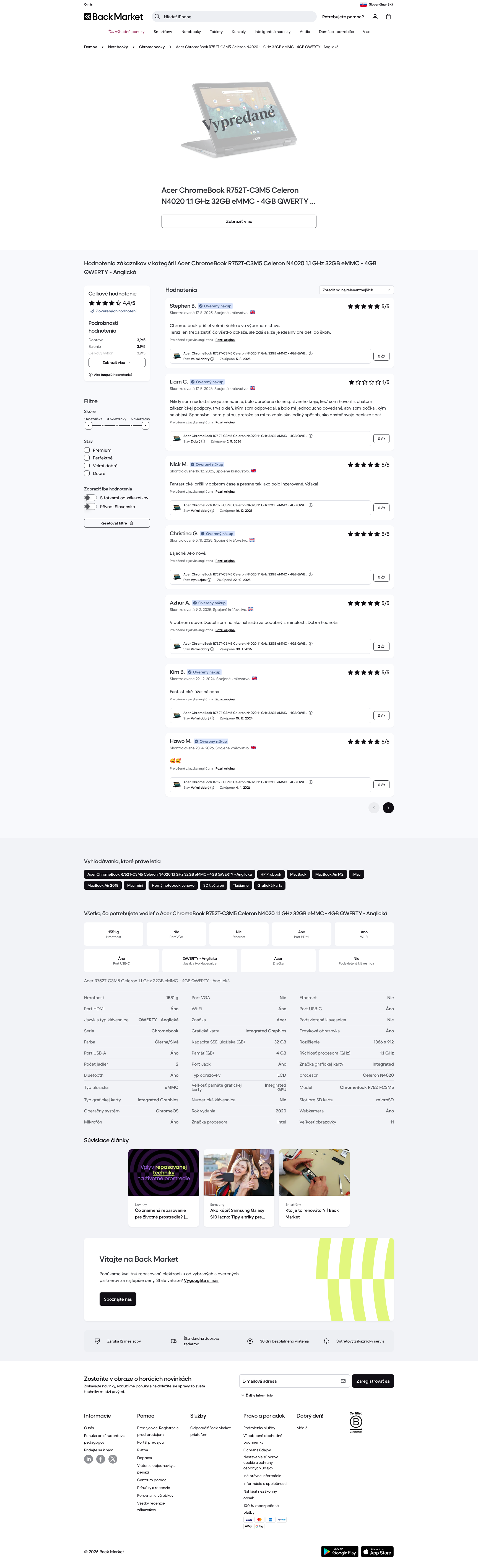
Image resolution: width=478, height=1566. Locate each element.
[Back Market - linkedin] (88, 1459)
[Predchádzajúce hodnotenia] (374, 807)
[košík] (388, 16)
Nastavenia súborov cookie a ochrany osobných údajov (260, 1462)
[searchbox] (239, 16)
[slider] (88, 426)
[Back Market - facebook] (100, 1459)
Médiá (302, 1427)
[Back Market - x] (112, 1459)
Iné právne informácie (262, 1475)
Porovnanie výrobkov (155, 1495)
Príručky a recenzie (153, 1487)
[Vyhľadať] (157, 16)
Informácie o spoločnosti (265, 1483)
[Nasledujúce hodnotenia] (388, 807)
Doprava (144, 1457)
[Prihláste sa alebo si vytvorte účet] (375, 16)
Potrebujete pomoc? (343, 16)
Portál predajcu (150, 1442)
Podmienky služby (259, 1427)
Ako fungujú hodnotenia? (113, 374)
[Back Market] (113, 16)
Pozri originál (225, 340)
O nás (89, 1427)
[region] (239, 1189)
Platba (142, 1449)
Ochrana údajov (257, 1449)
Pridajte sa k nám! (99, 1449)
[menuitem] (163, 31)
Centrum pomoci (152, 1479)
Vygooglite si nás (201, 1280)
